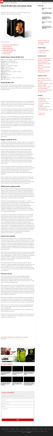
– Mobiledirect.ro (42, 98)
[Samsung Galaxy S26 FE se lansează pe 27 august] (39, 13)
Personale (8, 0)
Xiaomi (22, 338)
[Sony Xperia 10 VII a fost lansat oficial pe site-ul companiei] (6, 379)
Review (12, 0)
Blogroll (17, 428)
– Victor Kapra (41, 103)
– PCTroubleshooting (43, 110)
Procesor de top (6, 53)
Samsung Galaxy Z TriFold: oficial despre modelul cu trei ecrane (17, 373)
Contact (45, 428)
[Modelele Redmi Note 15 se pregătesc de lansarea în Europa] (29, 368)
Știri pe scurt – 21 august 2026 (47, 9)
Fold (8, 338)
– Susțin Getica (41, 113)
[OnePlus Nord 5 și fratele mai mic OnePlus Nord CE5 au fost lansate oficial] (29, 379)
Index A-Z (49, 428)
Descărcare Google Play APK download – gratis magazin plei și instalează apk (44, 60)
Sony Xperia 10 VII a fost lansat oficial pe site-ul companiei (5, 384)
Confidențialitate (28, 428)
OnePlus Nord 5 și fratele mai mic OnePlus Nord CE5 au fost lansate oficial (29, 384)
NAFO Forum (42, 114)
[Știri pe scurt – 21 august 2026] (39, 8)
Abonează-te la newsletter (21, 337)
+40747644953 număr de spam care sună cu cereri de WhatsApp (44, 80)
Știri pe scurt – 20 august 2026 (47, 22)
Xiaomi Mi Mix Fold (6, 46)
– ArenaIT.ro (41, 101)
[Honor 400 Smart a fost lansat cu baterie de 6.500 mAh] (17, 379)
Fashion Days (42, 52)
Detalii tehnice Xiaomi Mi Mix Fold (10, 45)
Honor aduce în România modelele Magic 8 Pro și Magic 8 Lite (6, 373)
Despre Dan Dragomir (5, 428)
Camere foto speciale (7, 52)
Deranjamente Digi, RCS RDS (7, 337)
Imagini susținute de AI (7, 48)
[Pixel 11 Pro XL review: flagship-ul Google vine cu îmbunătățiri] (39, 26)
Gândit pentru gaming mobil (8, 50)
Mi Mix (15, 338)
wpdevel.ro (29, 432)
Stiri (4, 0)
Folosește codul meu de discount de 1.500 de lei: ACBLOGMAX (43, 42)
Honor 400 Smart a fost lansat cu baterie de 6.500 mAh (17, 384)
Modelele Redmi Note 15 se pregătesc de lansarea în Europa (29, 373)
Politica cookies (34, 428)
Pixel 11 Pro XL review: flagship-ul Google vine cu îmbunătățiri (47, 27)
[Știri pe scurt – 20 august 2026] (39, 22)
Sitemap (21, 428)
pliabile (18, 338)
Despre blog (13, 428)
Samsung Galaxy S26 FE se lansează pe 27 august (47, 13)
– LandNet (40, 106)
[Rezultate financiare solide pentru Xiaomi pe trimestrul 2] (39, 17)
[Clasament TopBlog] (45, 119)
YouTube (16, 0)
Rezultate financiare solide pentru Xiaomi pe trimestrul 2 (46, 18)
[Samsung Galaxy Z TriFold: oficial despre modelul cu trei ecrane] (17, 368)
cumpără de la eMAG (44, 50)
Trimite (17, 419)
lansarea (11, 338)
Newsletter (21, 0)
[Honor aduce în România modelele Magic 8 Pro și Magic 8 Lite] (6, 368)
